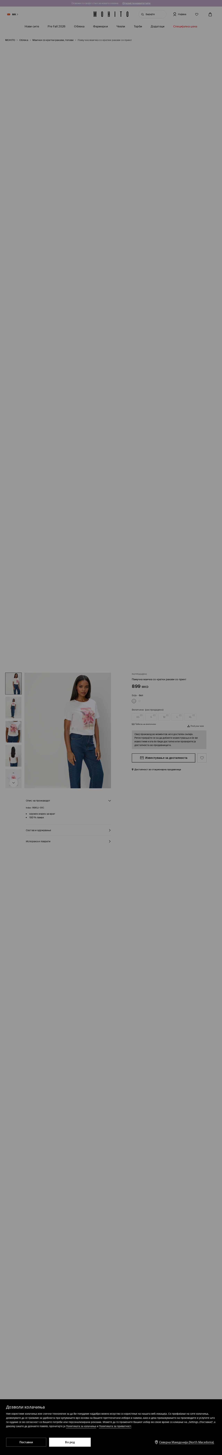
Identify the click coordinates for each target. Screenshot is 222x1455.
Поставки (26, 1442)
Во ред (70, 1442)
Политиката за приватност (115, 1426)
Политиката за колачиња (81, 1426)
